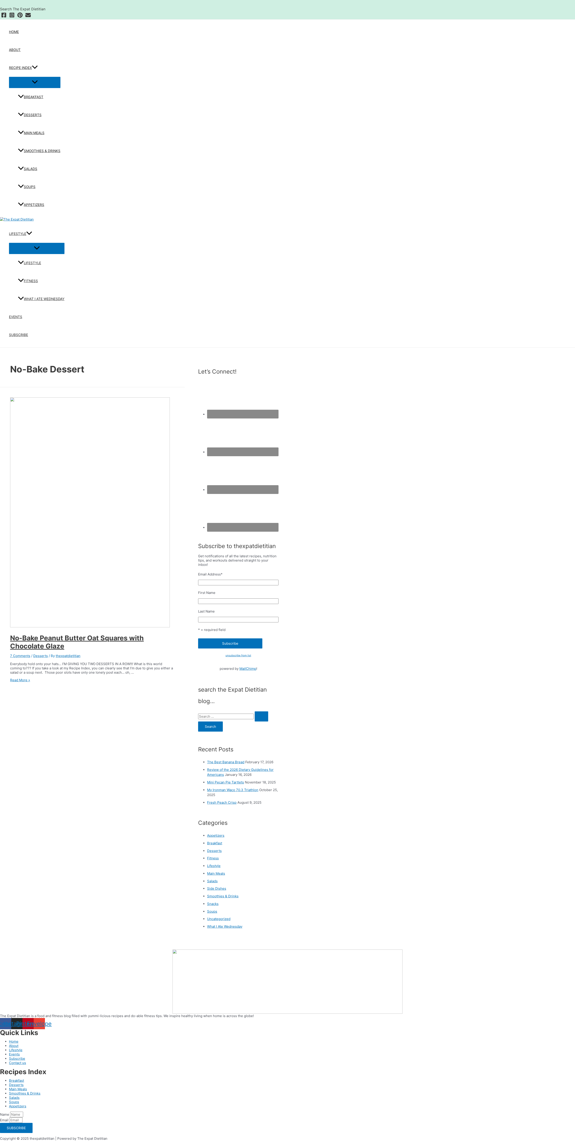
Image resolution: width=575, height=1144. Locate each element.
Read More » (20, 680)
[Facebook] (4, 16)
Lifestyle (17, 234)
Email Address (210, 574)
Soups (29, 187)
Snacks (213, 904)
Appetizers (34, 205)
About (15, 50)
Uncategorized (218, 919)
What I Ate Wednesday (44, 299)
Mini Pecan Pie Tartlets (225, 782)
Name (5, 1114)
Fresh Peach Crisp (222, 802)
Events (15, 317)
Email (4, 1120)
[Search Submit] (261, 716)
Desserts (33, 115)
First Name (206, 593)
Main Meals (34, 133)
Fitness (31, 281)
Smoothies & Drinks (42, 151)
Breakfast (33, 97)
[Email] (28, 16)
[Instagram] (12, 16)
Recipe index (20, 68)
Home (14, 32)
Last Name (206, 611)
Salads (30, 169)
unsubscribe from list (238, 655)
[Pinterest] (20, 16)
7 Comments (20, 656)
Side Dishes (216, 888)
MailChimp (247, 668)
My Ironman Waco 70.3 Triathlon (232, 790)
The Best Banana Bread (225, 762)
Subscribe (18, 335)
